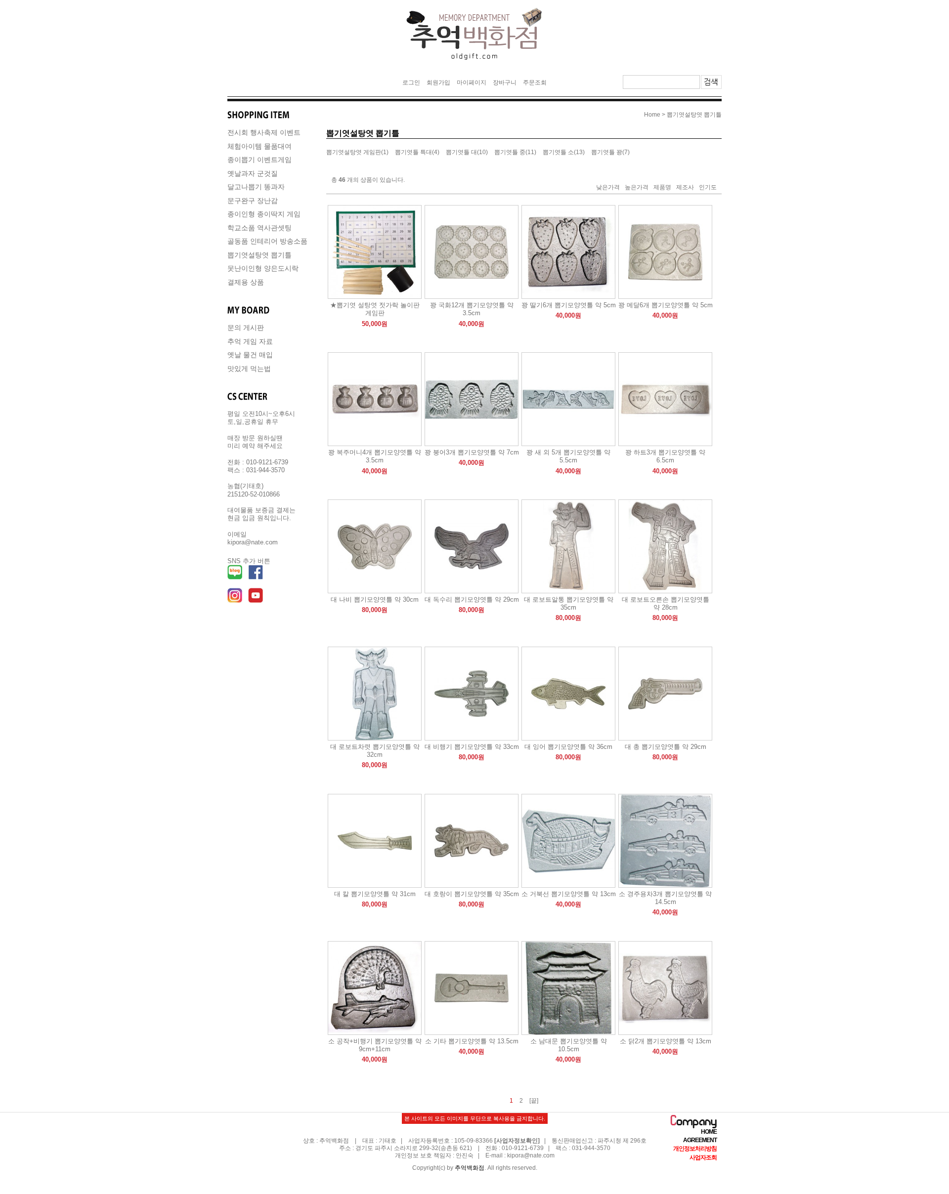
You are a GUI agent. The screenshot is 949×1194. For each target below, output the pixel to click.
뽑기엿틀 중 (509, 152)
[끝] (533, 1100)
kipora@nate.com (531, 1155)
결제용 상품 (245, 282)
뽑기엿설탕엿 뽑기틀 (259, 255)
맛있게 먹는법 (249, 368)
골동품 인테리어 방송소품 (267, 241)
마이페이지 (471, 82)
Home (652, 114)
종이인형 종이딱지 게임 (264, 214)
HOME (709, 1131)
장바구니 (505, 82)
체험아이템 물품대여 (259, 146)
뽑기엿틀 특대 (413, 152)
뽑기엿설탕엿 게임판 (353, 152)
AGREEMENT (700, 1140)
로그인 (411, 82)
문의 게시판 (245, 327)
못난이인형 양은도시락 (263, 268)
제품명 (662, 187)
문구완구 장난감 (252, 201)
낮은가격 (608, 187)
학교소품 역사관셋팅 (259, 228)
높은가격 (636, 187)
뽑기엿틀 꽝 (606, 152)
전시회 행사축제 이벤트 (264, 132)
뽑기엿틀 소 (558, 152)
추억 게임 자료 (250, 341)
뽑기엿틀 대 (461, 152)
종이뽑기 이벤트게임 (259, 160)
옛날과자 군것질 (252, 173)
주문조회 (535, 82)
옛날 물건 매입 (250, 355)
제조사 (685, 187)
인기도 (708, 187)
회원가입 (438, 82)
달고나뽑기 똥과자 (256, 187)
